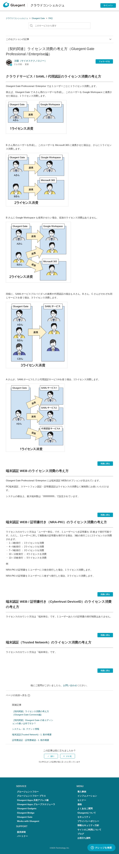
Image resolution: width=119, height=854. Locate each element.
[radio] (51, 756)
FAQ (50, 18)
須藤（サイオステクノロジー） (30, 60)
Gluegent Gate (38, 18)
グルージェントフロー (28, 792)
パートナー (22, 836)
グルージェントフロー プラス (31, 796)
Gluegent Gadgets (26, 808)
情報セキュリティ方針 (88, 825)
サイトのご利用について (89, 830)
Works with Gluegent (28, 821)
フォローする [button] (104, 61)
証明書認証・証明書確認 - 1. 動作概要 (30, 740)
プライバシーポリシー (88, 821)
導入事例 (81, 792)
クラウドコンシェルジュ (17, 18)
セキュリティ (83, 817)
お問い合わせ (70, 685)
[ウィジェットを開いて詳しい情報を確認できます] (101, 848)
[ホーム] (14, 5)
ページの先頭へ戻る (16, 695)
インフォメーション (87, 796)
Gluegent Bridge (25, 813)
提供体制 (21, 832)
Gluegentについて (86, 813)
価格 (79, 804)
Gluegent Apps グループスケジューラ (36, 804)
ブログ (80, 834)
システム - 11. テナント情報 (25, 729)
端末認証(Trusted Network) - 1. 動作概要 (32, 734)
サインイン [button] (108, 5)
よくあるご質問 (85, 808)
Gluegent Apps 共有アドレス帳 (33, 800)
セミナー (81, 800)
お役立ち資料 (83, 838)
